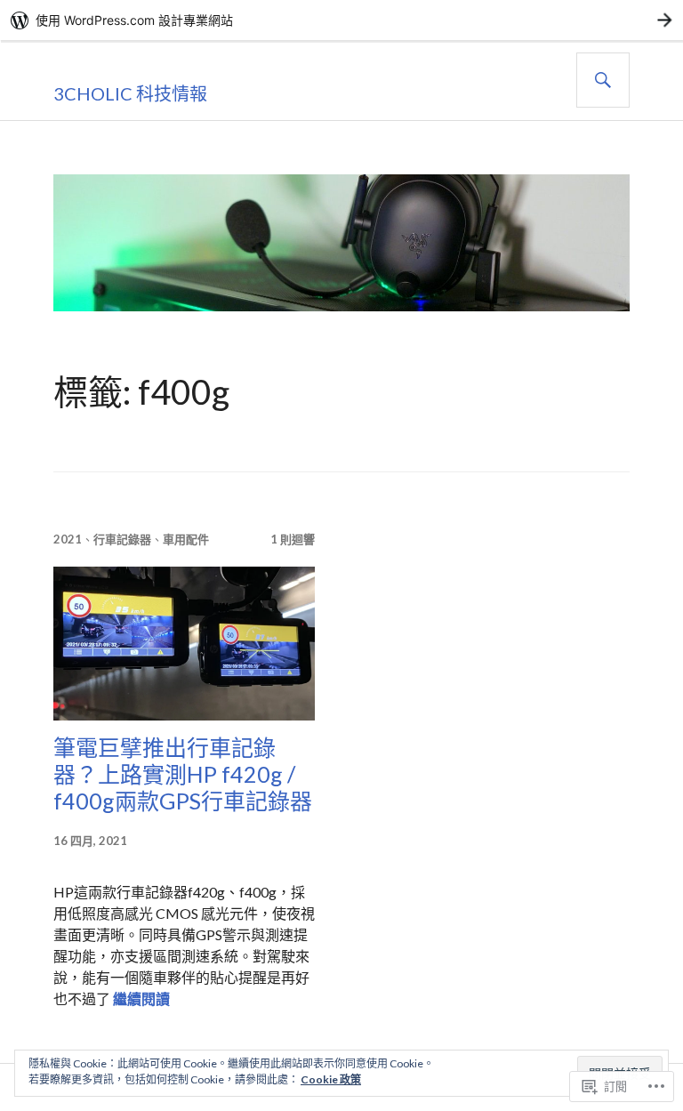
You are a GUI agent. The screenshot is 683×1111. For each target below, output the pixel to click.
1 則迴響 (292, 539)
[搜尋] (603, 80)
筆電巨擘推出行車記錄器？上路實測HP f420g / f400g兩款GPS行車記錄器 (182, 774)
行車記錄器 (122, 539)
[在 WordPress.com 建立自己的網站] (341, 20)
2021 (67, 539)
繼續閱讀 (141, 998)
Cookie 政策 (331, 1079)
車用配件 (186, 539)
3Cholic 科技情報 (130, 93)
